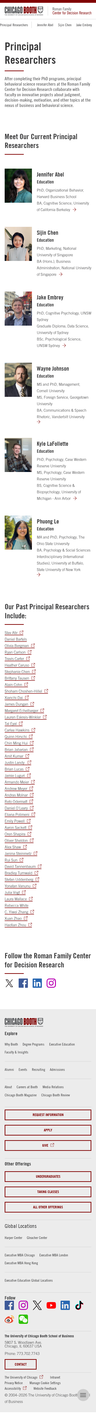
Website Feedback (45, 1388)
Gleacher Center (37, 1237)
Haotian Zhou (15, 925)
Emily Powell (15, 821)
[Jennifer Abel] (18, 186)
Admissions (57, 1069)
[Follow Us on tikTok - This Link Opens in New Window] (79, 1305)
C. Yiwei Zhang (16, 912)
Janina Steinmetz (18, 853)
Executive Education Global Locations (29, 1280)
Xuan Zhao (13, 918)
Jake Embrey (84, 25)
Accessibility (13, 1388)
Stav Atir (11, 633)
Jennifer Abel (45, 25)
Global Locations (21, 1226)
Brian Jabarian (16, 750)
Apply (48, 1130)
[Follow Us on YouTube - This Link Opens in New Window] (51, 1305)
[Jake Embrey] (18, 309)
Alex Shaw (13, 847)
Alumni (9, 1069)
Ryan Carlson (15, 652)
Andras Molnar (16, 795)
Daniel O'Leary (16, 808)
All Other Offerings (48, 1207)
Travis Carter (14, 659)
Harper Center (13, 1237)
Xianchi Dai (14, 698)
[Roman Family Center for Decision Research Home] (69, 11)
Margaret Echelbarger (21, 711)
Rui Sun (11, 860)
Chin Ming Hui (16, 743)
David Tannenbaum (20, 866)
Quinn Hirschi (16, 737)
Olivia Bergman (17, 646)
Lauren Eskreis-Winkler (23, 717)
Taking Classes (48, 1192)
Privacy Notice (14, 1383)
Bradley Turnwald (18, 873)
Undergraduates (48, 1176)
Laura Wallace (16, 899)
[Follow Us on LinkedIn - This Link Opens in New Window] (65, 1305)
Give (45, 1145)
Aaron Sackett (15, 827)
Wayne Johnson (53, 368)
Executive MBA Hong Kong (21, 1263)
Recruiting (38, 1069)
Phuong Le (48, 521)
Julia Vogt (12, 892)
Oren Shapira (15, 834)
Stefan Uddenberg (19, 879)
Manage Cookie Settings (45, 1383)
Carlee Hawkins (17, 730)
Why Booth (11, 1044)
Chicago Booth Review (55, 1095)
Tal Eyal (11, 724)
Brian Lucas (14, 769)
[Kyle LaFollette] (18, 455)
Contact (21, 1364)
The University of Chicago (21, 1377)
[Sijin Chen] (18, 244)
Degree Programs (33, 1044)
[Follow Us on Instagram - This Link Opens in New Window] (23, 1305)
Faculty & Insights (16, 1052)
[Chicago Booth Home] (24, 11)
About (8, 1087)
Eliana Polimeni (17, 814)
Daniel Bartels (16, 639)
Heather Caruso (17, 665)
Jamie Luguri (15, 775)
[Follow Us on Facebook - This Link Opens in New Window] (9, 1305)
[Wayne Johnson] (18, 380)
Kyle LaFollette (52, 443)
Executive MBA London (53, 1255)
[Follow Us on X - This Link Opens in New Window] (37, 1305)
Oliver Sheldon (16, 840)
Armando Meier (17, 782)
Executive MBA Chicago (20, 1255)
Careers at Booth (27, 1087)
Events (23, 1069)
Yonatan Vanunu (18, 886)
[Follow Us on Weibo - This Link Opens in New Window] (9, 1319)
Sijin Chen (65, 25)
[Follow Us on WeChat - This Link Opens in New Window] (23, 1319)
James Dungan (16, 704)
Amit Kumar (14, 756)
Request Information (48, 1115)
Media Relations (53, 1087)
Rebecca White (16, 905)
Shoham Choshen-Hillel (23, 691)
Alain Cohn (13, 685)
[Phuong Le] (18, 533)
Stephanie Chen (17, 672)
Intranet (55, 1377)
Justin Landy (15, 762)
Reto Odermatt (16, 801)
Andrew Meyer (16, 788)
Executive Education (62, 1044)
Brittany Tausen (17, 678)
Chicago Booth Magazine (21, 1095)
